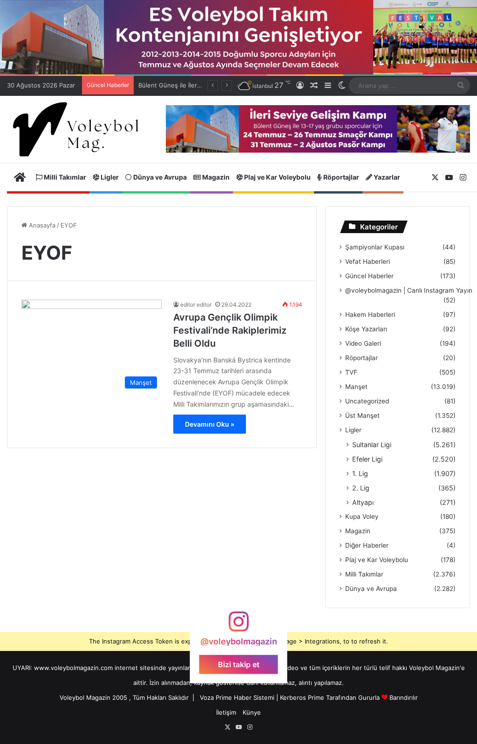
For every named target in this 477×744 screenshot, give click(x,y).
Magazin (215, 177)
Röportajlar (340, 177)
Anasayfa (41, 225)
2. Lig (360, 488)
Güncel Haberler (369, 276)
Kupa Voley (362, 516)
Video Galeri (363, 343)
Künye (252, 712)
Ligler (109, 177)
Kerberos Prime (302, 697)
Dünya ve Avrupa (159, 177)
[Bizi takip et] (238, 626)
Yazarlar (386, 177)
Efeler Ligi (367, 459)
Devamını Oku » (209, 424)
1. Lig (360, 473)
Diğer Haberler (366, 545)
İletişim (226, 712)
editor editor (195, 304)
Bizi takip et (238, 664)
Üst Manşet (362, 415)
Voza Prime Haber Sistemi (237, 697)
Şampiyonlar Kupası (374, 247)
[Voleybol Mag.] (79, 130)
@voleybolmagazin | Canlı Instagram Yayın (408, 290)
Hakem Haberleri (370, 314)
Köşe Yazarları (366, 329)
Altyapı (363, 502)
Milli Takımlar (64, 177)
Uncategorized (367, 401)
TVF (351, 372)
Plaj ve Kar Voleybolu (277, 177)
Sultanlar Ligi (371, 445)
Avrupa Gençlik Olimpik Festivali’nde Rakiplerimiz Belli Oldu (229, 330)
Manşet (356, 386)
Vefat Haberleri (367, 261)
